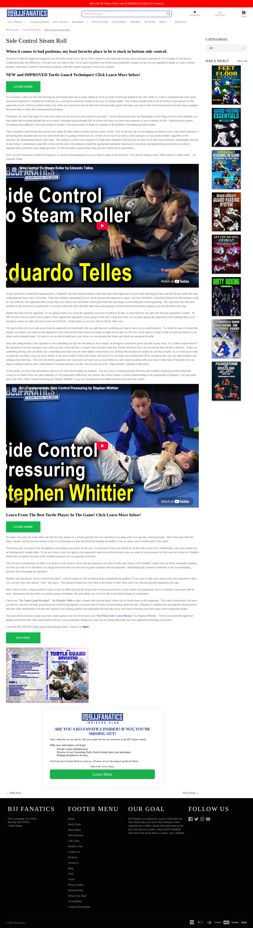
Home (71, 818)
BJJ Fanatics (12, 29)
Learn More (102, 774)
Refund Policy (76, 890)
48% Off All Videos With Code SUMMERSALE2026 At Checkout (127, 3)
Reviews (149, 22)
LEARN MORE (23, 86)
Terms (71, 879)
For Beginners (39, 22)
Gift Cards (73, 840)
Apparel (135, 22)
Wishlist (195, 15)
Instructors (100, 22)
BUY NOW (23, 637)
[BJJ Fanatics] (27, 14)
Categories (119, 22)
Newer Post (189, 792)
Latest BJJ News (32, 29)
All (211, 48)
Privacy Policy (76, 884)
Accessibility (75, 901)
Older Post (15, 792)
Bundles (180, 22)
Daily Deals (61, 22)
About (163, 22)
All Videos (15, 22)
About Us (73, 862)
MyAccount (220, 13)
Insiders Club (75, 846)
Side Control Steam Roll (57, 29)
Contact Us (74, 851)
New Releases (75, 835)
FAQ (70, 873)
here (85, 626)
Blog (70, 868)
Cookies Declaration (79, 906)
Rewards (78, 22)
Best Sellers (74, 829)
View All (242, 61)
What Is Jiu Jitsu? (77, 895)
